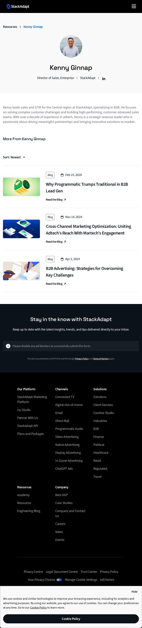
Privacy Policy (82, 358)
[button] (134, 6)
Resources (10, 26)
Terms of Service (101, 358)
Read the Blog (54, 200)
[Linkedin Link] (103, 78)
